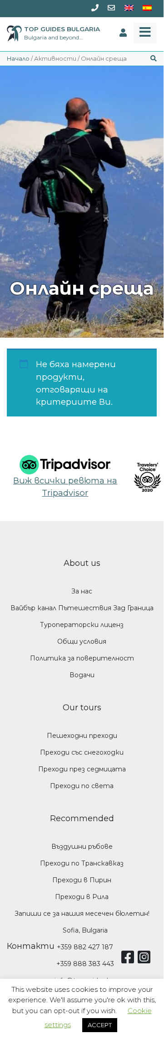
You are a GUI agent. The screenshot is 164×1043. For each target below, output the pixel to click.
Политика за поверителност (82, 658)
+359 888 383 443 (85, 964)
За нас (81, 591)
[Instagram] (146, 960)
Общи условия (81, 641)
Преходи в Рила (82, 897)
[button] (153, 58)
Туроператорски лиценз (82, 625)
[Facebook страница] (129, 960)
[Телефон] (95, 8)
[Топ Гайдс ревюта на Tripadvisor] (65, 464)
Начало (18, 58)
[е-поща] (111, 8)
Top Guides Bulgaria (62, 29)
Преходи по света (82, 786)
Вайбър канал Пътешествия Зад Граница (82, 608)
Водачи (82, 675)
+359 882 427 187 (85, 947)
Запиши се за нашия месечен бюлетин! (82, 913)
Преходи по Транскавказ (82, 863)
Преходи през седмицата (82, 769)
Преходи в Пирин (81, 880)
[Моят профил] (123, 33)
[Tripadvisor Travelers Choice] (140, 476)
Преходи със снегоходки (82, 752)
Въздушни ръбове (82, 846)
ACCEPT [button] (100, 1025)
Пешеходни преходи (82, 736)
